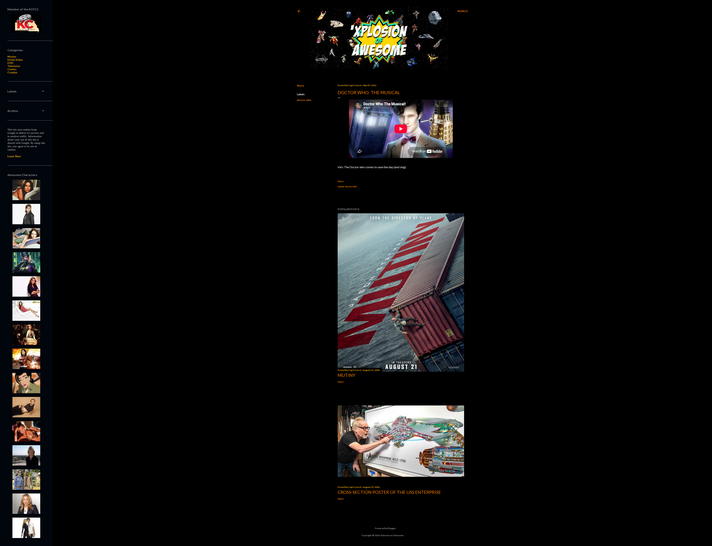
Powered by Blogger (385, 528)
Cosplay (12, 72)
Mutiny (346, 375)
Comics (12, 69)
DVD (10, 62)
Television (13, 66)
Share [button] (300, 85)
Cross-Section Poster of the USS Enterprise (389, 492)
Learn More (14, 156)
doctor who (304, 100)
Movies (11, 56)
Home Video (15, 59)
